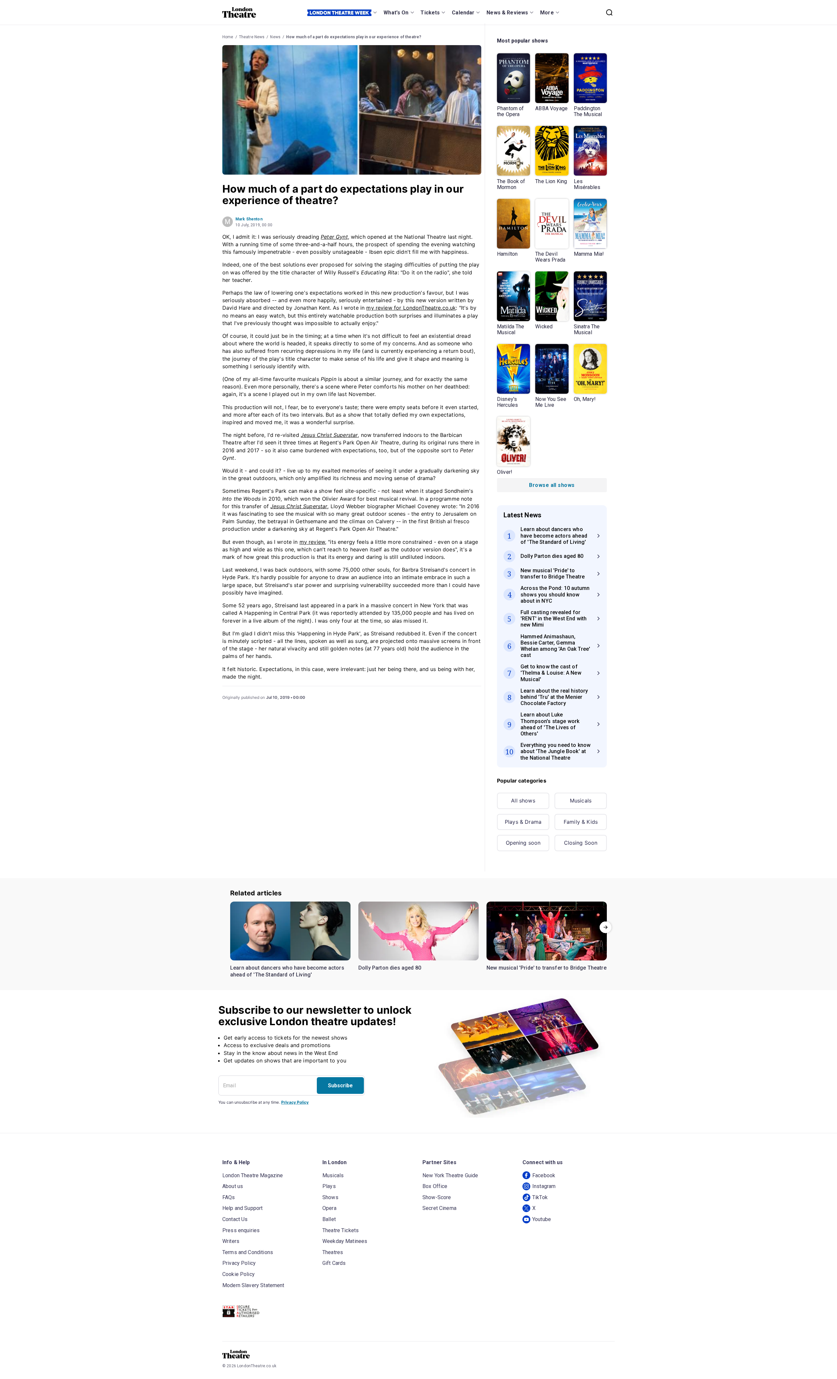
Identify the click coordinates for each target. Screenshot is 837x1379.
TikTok (540, 1197)
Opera (329, 1208)
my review (312, 542)
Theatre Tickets (340, 1230)
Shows (330, 1197)
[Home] (239, 12)
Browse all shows (551, 485)
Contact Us (235, 1219)
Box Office (435, 1186)
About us (232, 1186)
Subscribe (340, 1085)
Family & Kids (581, 822)
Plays (329, 1186)
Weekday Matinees (344, 1241)
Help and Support (242, 1208)
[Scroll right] (605, 927)
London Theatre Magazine (252, 1175)
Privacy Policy (295, 1102)
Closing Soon (581, 842)
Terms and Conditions (247, 1252)
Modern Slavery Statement (253, 1285)
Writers (230, 1241)
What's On (396, 12)
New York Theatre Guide (450, 1175)
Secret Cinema (439, 1208)
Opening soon (523, 842)
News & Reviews (507, 12)
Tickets (430, 12)
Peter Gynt (334, 236)
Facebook (543, 1175)
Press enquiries (241, 1230)
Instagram (543, 1186)
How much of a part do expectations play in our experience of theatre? (353, 37)
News (275, 37)
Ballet (329, 1219)
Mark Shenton (249, 219)
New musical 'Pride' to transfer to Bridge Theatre (546, 968)
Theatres (332, 1252)
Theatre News (252, 37)
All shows (523, 800)
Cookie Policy (238, 1274)
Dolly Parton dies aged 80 (389, 968)
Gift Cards (334, 1263)
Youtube (541, 1219)
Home (227, 37)
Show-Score (436, 1197)
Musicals (580, 800)
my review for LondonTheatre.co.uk (411, 307)
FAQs (228, 1197)
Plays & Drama (523, 822)
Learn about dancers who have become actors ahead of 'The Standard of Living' (287, 971)
